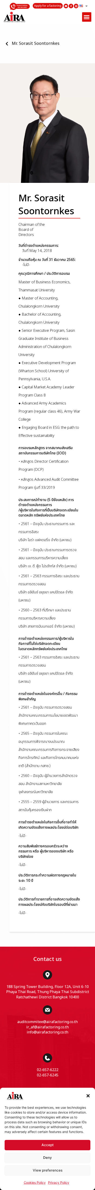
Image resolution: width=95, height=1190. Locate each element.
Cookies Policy (35, 1182)
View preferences (47, 1170)
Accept (48, 1145)
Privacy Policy (58, 1182)
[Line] (76, 6)
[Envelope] (66, 6)
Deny (47, 1157)
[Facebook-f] (71, 6)
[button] (88, 1095)
